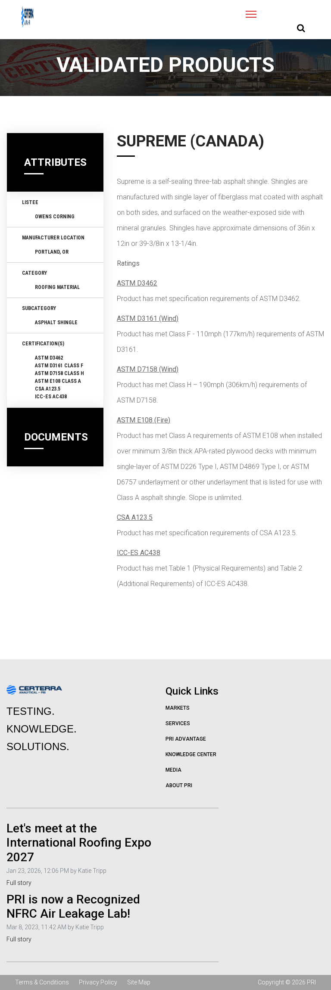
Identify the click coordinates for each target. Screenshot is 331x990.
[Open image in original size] (27, 16)
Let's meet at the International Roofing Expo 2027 (78, 842)
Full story (18, 882)
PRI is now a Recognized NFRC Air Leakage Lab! (73, 906)
